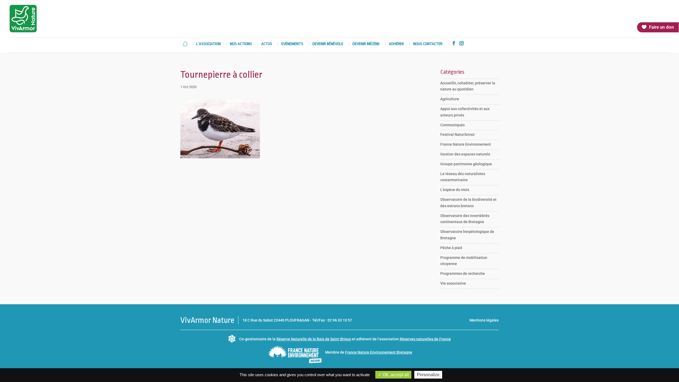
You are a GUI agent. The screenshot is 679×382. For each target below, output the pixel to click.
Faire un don (661, 27)
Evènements (292, 44)
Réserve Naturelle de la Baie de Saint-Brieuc (313, 339)
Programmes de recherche (462, 273)
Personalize (428, 374)
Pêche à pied (451, 248)
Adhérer (396, 44)
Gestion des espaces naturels (465, 154)
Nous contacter (427, 44)
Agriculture (449, 99)
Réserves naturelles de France (425, 339)
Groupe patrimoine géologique (466, 164)
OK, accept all (395, 374)
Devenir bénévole (327, 44)
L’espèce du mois (454, 190)
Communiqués (452, 125)
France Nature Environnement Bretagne (378, 352)
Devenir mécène (366, 44)
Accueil (185, 43)
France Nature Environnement (465, 144)
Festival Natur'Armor (457, 134)
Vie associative (453, 283)
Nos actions (241, 44)
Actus (266, 44)
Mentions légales (484, 320)
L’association (208, 44)
